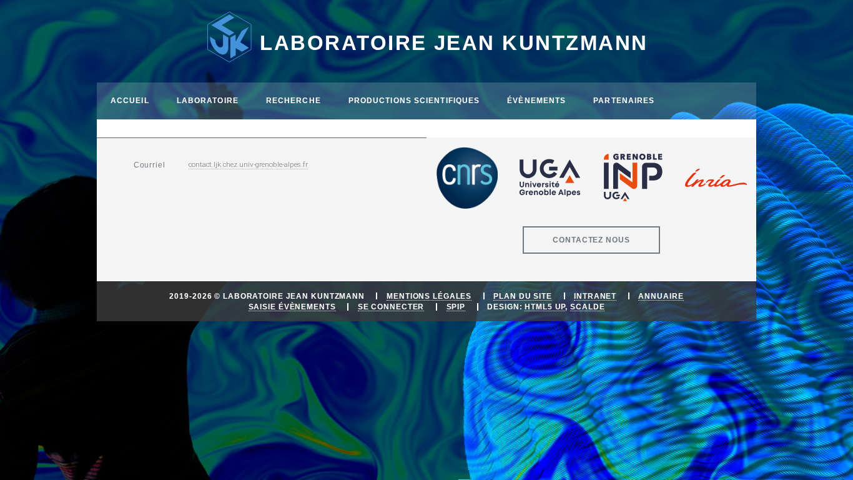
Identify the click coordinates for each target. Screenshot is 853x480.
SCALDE (587, 306)
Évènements (536, 100)
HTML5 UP (545, 306)
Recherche (293, 100)
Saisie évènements (292, 306)
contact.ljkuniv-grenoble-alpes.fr (248, 164)
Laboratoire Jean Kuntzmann (454, 42)
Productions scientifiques (414, 100)
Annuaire (660, 296)
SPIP (456, 306)
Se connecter (391, 306)
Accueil (130, 100)
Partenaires (623, 100)
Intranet (595, 296)
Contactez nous (591, 240)
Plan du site (522, 296)
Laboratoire (208, 100)
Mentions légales (429, 296)
